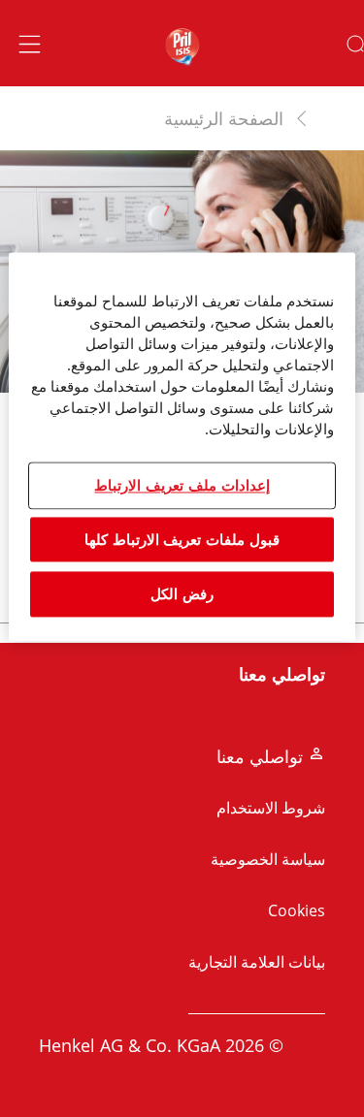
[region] (181, 446)
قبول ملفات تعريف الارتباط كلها (182, 539)
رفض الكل (182, 594)
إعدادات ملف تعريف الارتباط (181, 485)
